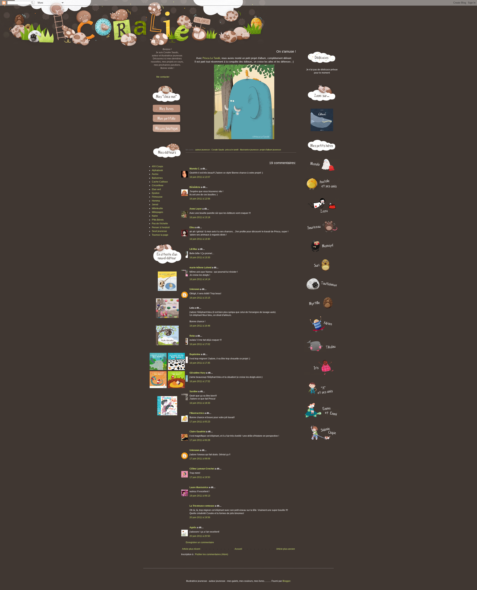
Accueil (238, 549)
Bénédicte (194, 187)
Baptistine (194, 354)
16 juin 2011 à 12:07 (199, 177)
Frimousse (157, 197)
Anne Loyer (195, 208)
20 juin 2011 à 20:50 (199, 536)
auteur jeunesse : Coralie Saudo (209, 150)
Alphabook (157, 170)
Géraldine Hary (197, 373)
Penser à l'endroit (161, 227)
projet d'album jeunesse (270, 150)
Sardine (193, 391)
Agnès (192, 527)
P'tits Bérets (158, 219)
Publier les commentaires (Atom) (211, 554)
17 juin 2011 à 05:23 (199, 421)
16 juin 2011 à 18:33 (199, 403)
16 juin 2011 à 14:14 (199, 279)
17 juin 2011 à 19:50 (199, 477)
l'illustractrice (196, 413)
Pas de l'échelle (160, 223)
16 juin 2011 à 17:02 (199, 344)
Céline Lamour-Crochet (201, 468)
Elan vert (156, 189)
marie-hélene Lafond (200, 267)
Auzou (155, 174)
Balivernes (157, 178)
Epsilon (155, 193)
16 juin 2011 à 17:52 (199, 381)
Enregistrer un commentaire (200, 542)
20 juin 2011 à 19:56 (199, 517)
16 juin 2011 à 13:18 (199, 217)
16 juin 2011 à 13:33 (199, 257)
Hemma (156, 200)
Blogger (286, 581)
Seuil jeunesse (159, 231)
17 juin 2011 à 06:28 (199, 440)
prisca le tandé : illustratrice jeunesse (242, 150)
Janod (155, 204)
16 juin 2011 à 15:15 (199, 297)
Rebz (192, 336)
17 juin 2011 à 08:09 (199, 458)
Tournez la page (160, 235)
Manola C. (194, 168)
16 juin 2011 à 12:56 (199, 198)
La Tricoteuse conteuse (201, 506)
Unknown (194, 289)
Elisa (192, 227)
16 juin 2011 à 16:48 (199, 325)
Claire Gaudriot (197, 431)
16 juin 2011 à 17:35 (199, 363)
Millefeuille (157, 208)
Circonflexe (157, 185)
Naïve (155, 216)
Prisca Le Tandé (211, 58)
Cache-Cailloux (160, 181)
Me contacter (162, 77)
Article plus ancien (285, 549)
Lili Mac (193, 249)
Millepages (157, 212)
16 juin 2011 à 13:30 (199, 239)
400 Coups (157, 166)
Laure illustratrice (198, 487)
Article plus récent (191, 549)
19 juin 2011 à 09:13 (199, 495)
